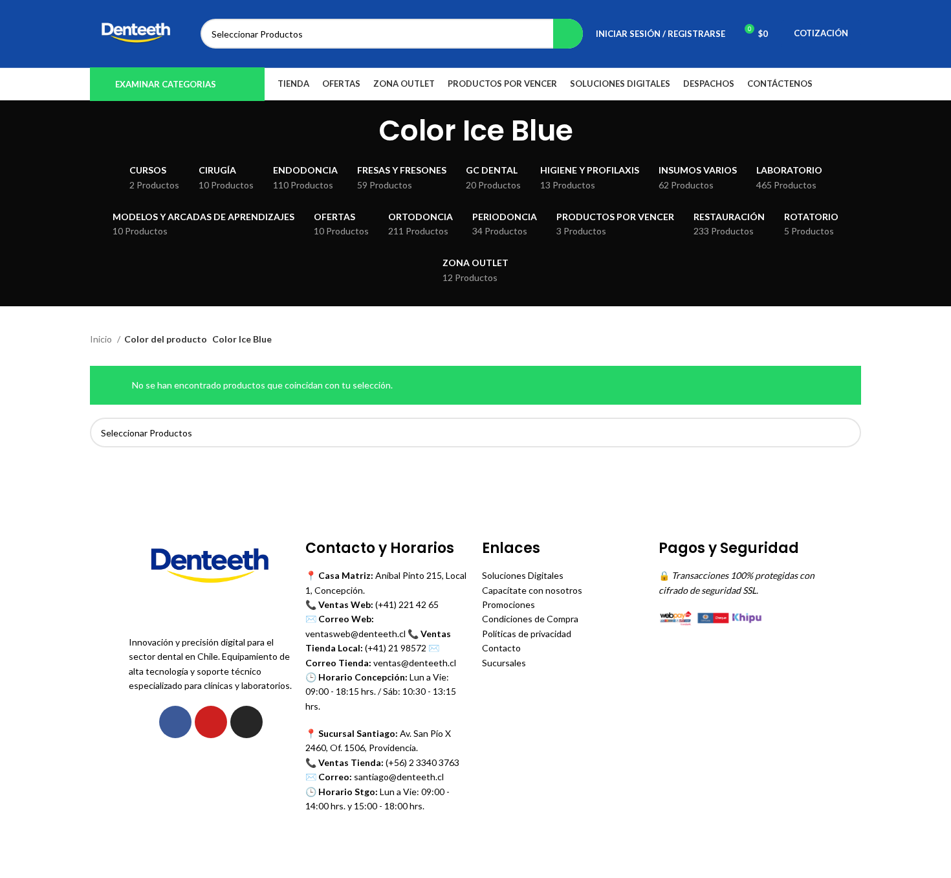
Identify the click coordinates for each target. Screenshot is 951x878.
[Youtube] (211, 722)
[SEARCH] (568, 34)
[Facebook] (175, 722)
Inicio (102, 338)
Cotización (821, 33)
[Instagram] (246, 722)
